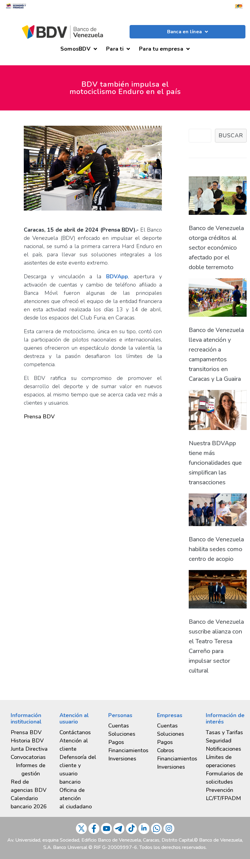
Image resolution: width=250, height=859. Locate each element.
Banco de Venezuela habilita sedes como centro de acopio (216, 549)
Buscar (231, 135)
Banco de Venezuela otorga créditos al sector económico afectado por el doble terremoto (216, 247)
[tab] (30, 769)
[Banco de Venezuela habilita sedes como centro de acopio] (218, 511)
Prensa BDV (39, 416)
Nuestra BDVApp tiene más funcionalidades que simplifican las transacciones (215, 462)
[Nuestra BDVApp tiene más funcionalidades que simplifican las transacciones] (218, 411)
